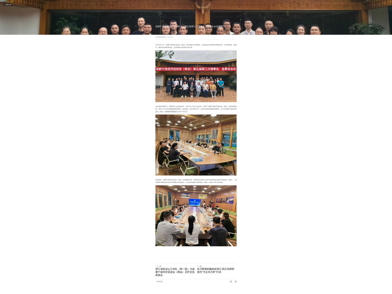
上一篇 (159, 266)
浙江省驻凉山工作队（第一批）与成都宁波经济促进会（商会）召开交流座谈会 (175, 272)
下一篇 (199, 266)
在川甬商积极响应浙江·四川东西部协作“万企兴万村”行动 (215, 270)
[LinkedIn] (231, 282)
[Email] (236, 282)
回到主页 (8, 4)
